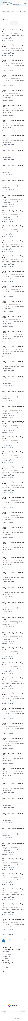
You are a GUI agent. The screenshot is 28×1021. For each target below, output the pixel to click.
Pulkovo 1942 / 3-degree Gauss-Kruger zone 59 (13, 769)
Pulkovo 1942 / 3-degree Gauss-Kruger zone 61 (13, 784)
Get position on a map (7, 40)
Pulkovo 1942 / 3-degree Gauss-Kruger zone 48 (13, 603)
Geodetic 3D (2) (7, 954)
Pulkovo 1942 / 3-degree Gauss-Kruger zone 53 (13, 678)
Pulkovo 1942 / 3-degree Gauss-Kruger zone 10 (13, 75)
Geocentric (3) (6, 956)
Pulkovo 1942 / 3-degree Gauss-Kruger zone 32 (13, 362)
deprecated (18, 11)
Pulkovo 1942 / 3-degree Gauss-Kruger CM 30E (13, 889)
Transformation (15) (8, 962)
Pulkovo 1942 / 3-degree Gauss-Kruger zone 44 (13, 543)
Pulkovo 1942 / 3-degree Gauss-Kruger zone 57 (13, 738)
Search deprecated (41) (8, 934)
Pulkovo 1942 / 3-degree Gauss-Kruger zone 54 (13, 693)
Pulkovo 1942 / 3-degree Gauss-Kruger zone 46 (13, 573)
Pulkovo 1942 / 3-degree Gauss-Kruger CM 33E (13, 904)
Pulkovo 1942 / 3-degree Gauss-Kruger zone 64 (13, 829)
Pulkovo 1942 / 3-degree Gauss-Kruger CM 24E (13, 859)
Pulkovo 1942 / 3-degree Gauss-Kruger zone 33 (13, 377)
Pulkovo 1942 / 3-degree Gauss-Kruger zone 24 (13, 241)
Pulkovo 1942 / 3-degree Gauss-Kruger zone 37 (13, 437)
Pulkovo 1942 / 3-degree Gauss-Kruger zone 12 (13, 106)
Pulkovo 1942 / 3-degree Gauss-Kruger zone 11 (13, 91)
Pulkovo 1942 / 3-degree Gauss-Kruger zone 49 (13, 618)
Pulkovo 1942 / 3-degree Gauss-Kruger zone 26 (13, 271)
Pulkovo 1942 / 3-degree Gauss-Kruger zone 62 (13, 799)
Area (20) (4, 971)
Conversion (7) (6, 964)
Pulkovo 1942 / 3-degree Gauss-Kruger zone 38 (13, 452)
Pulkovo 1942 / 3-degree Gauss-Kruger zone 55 (13, 708)
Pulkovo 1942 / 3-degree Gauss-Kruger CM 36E (13, 919)
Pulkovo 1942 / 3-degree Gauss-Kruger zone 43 (13, 527)
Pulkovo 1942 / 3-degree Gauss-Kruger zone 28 (13, 301)
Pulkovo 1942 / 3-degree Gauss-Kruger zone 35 (13, 407)
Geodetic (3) (6, 953)
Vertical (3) (5, 968)
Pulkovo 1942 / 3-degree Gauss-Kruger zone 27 (13, 286)
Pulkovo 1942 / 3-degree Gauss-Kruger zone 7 (13, 30)
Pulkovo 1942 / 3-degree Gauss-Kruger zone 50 (13, 633)
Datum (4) (4, 966)
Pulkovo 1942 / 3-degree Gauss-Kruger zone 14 (13, 136)
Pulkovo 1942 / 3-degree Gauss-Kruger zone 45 (13, 558)
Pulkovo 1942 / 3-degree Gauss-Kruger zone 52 (13, 663)
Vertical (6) (5, 958)
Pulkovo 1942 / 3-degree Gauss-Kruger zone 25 (13, 256)
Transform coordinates (8, 38)
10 (18, 941)
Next (5, 942)
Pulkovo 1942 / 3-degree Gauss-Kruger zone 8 (13, 45)
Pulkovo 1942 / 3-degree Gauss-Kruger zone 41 (13, 497)
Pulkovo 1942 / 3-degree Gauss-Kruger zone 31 (13, 347)
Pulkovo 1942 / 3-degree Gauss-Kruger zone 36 (13, 422)
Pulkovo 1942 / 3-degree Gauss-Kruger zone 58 (13, 754)
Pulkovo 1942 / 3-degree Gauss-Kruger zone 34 (13, 392)
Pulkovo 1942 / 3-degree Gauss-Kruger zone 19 (13, 166)
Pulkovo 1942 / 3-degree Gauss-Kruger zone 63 (13, 814)
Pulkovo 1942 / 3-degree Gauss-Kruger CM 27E (13, 874)
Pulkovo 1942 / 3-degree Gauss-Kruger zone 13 (13, 121)
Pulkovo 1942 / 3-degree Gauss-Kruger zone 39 (13, 467)
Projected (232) (6, 951)
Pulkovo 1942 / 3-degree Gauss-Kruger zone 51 (13, 648)
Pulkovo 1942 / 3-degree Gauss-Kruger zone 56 (13, 723)
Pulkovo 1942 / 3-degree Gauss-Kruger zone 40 (13, 482)
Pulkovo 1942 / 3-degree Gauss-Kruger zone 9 (13, 60)
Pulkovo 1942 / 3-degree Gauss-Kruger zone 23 (13, 226)
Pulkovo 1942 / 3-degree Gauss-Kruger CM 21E (13, 844)
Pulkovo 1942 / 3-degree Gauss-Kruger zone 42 (13, 512)
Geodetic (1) (6, 969)
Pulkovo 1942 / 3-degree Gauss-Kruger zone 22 (13, 211)
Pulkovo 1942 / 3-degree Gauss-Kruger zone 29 (13, 317)
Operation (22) (5, 960)
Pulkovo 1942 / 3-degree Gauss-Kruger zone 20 (13, 181)
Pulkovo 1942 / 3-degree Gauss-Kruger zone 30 (13, 332)
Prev (4, 939)
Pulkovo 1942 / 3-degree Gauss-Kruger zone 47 (13, 588)
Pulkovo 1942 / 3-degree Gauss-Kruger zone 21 (13, 196)
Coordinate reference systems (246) (11, 949)
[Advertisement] (14, 988)
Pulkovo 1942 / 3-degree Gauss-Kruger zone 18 (13, 151)
